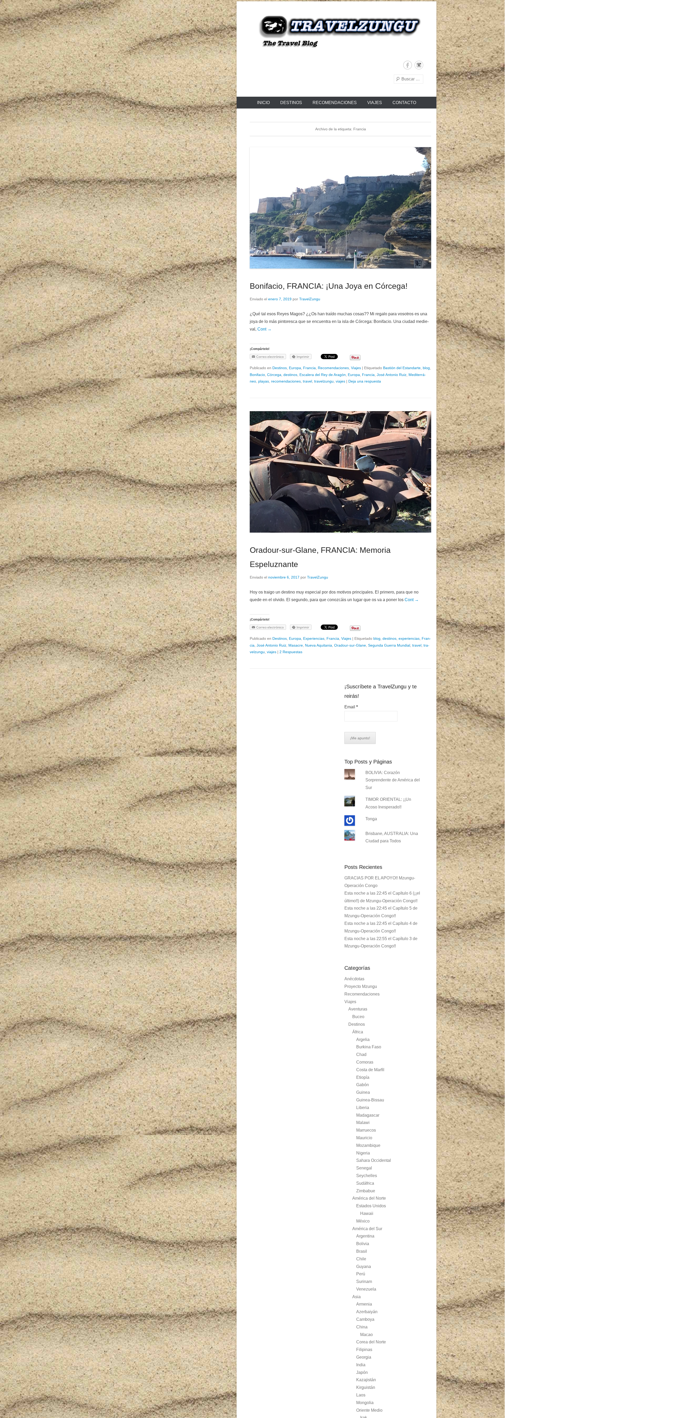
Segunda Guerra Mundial (389, 645)
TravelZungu (309, 299)
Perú (360, 1274)
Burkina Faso (368, 1047)
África (357, 1032)
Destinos (291, 102)
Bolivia (362, 1243)
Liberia (362, 1107)
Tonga (371, 819)
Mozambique (368, 1145)
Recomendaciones (335, 102)
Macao (366, 1334)
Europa (295, 368)
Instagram (419, 65)
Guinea (363, 1092)
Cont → (264, 329)
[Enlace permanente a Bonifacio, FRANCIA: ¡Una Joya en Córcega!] (340, 208)
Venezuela (366, 1289)
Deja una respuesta (364, 381)
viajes (340, 381)
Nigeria (363, 1153)
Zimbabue (365, 1191)
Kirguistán (365, 1387)
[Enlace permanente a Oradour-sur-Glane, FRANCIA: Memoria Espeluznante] (340, 472)
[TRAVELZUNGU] (336, 31)
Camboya (365, 1319)
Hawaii (366, 1213)
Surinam (364, 1281)
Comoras (364, 1062)
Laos (360, 1395)
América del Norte (369, 1198)
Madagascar (367, 1115)
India (360, 1365)
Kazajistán (366, 1380)
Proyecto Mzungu (360, 986)
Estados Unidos (371, 1206)
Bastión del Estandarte (402, 368)
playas (263, 381)
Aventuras (357, 1009)
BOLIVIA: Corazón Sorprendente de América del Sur (392, 780)
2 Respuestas (290, 652)
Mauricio (364, 1138)
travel (307, 381)
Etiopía (362, 1077)
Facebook (407, 65)
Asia (356, 1297)
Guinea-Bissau (370, 1100)
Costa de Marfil (370, 1070)
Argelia (363, 1039)
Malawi (363, 1122)
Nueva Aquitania (318, 645)
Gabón (362, 1084)
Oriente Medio (369, 1410)
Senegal (364, 1168)
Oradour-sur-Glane (350, 645)
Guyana (363, 1266)
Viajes (374, 102)
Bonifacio (257, 375)
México (363, 1221)
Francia (309, 368)
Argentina (365, 1236)
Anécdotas (354, 979)
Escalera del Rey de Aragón (322, 375)
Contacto (404, 102)
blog (426, 368)
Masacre (295, 645)
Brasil (361, 1251)
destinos (290, 375)
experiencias (409, 638)
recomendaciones (286, 381)
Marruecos (366, 1130)
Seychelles (366, 1175)
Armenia (364, 1304)
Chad (361, 1054)
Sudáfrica (365, 1183)
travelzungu (324, 381)
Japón (362, 1372)
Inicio (263, 102)
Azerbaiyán (367, 1311)
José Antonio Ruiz (391, 375)
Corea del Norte (371, 1342)
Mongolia (365, 1402)
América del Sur (367, 1228)
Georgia (363, 1357)
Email (351, 707)
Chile (361, 1259)
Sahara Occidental (373, 1160)
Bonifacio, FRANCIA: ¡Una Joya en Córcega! (328, 286)
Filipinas (364, 1349)
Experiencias (313, 638)
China (362, 1327)
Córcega (274, 375)
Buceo (358, 1016)
